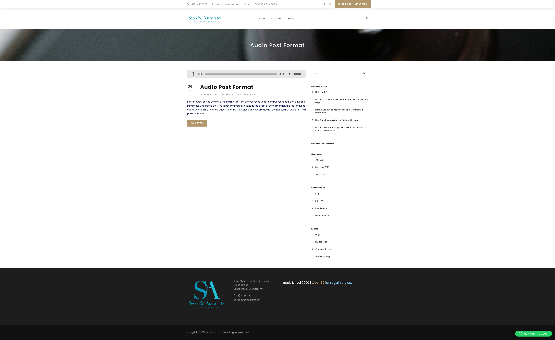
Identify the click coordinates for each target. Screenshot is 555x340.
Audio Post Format (226, 87)
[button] (533, 334)
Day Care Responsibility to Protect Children (337, 120)
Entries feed (321, 241)
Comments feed (323, 249)
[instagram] (330, 4)
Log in (318, 234)
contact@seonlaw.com (227, 4)
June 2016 (320, 174)
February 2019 (322, 167)
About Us (276, 18)
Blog (317, 193)
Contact (291, 18)
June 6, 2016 (211, 94)
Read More (197, 123)
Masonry (319, 200)
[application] (246, 74)
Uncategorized (322, 215)
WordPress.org (322, 256)
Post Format (248, 94)
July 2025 (320, 159)
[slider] (298, 74)
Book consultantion (354, 4)
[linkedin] (325, 4)
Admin (229, 94)
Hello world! (321, 92)
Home (262, 18)
